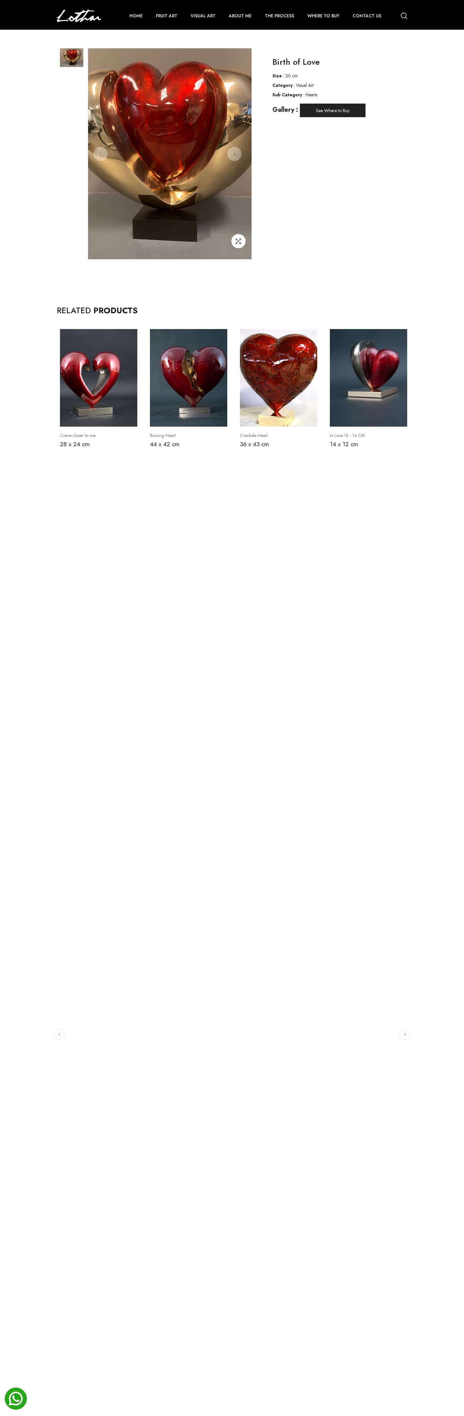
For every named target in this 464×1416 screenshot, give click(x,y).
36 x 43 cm (254, 444)
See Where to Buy (332, 110)
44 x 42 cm (165, 444)
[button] (59, 1034)
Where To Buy (323, 16)
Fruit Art (166, 16)
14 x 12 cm (344, 444)
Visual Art (203, 16)
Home (136, 16)
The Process (279, 16)
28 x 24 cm (75, 444)
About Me (240, 16)
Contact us (367, 16)
